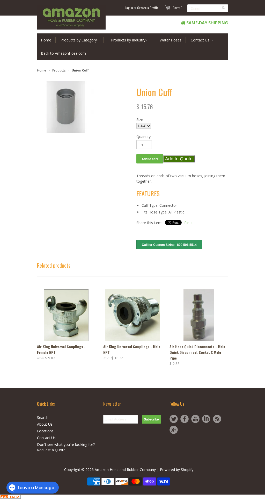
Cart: (177, 7)
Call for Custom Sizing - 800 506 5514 (169, 245)
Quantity (143, 136)
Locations (45, 430)
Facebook (184, 419)
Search (42, 417)
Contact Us (46, 437)
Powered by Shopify (176, 469)
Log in (129, 7)
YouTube (195, 419)
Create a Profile (147, 7)
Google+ (174, 430)
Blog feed (217, 419)
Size (139, 119)
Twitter (174, 419)
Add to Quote (179, 158)
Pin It (188, 222)
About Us (45, 424)
